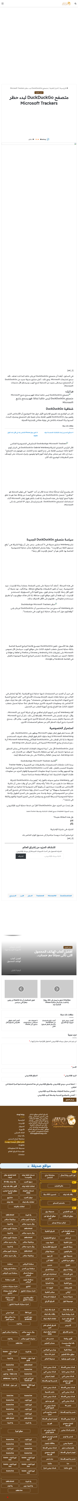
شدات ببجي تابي (50, 1372)
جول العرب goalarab (28, 1318)
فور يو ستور (49, 1401)
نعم (71, 820)
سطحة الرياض (28, 1264)
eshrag (44, 139)
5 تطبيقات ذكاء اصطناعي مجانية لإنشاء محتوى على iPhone (30, 1022)
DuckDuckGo (65, 896)
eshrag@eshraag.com (38, 1133)
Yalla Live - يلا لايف (10, 1374)
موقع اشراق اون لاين (50, 1217)
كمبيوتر (21, 1126)
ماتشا (50, 1463)
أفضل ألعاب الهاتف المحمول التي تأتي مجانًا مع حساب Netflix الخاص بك (53, 953)
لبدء (21, 896)
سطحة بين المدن (28, 1268)
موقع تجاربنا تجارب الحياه (10, 1192)
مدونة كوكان (49, 1251)
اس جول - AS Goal (10, 1385)
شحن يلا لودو (68, 1437)
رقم (71, 823)
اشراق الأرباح (49, 1301)
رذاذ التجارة (50, 1283)
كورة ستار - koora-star (10, 1353)
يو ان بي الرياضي (50, 1350)
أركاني (68, 1292)
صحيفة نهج (68, 1256)
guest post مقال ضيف (10, 1176)
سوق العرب (28, 1182)
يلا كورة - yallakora (10, 1378)
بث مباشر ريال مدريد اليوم (10, 1318)
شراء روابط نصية (68, 1314)
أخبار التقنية (54, 88)
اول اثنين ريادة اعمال (68, 1175)
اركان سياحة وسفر (59, 1223)
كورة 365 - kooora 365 (28, 1386)
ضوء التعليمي (68, 1211)
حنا (68, 1463)
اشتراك (20, 856)
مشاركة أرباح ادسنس (16, 1139)
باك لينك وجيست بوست (68, 1344)
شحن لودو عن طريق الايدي (49, 1438)
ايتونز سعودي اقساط (68, 1382)
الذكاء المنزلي (19, 1132)
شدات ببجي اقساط (68, 1367)
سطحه (10, 1264)
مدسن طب (50, 1339)
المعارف (68, 1279)
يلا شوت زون (28, 1486)
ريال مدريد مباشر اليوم (28, 1333)
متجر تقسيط (49, 1392)
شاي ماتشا (68, 1468)
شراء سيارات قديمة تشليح (19, 1304)
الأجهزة (21, 1129)
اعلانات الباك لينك (49, 1319)
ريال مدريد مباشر (28, 1224)
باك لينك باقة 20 (10, 1182)
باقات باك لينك (49, 1314)
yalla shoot (10, 1215)
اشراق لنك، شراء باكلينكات (68, 1320)
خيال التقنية (68, 1242)
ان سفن (68, 1238)
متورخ (68, 1265)
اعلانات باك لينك (28, 1202)
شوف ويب (50, 1242)
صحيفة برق (49, 1211)
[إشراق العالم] (66, 3)
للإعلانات (4, 1497)
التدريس (68, 1325)
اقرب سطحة (10, 1280)
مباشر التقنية (50, 1292)
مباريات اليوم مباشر (28, 1219)
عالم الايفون (68, 1251)
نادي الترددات (68, 1274)
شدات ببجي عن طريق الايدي (49, 1406)
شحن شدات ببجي (68, 1430)
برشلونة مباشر (10, 1219)
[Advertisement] (39, 22)
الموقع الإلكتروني (31, 1075)
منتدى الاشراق (68, 1332)
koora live (10, 1365)
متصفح (12, 896)
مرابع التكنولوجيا (50, 1238)
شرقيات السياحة (50, 1297)
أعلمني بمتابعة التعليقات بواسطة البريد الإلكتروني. (56, 1091)
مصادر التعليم (50, 1343)
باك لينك (21, 1136)
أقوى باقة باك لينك (10, 1186)
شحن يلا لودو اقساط (49, 1381)
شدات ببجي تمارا (49, 1367)
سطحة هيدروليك (10, 1268)
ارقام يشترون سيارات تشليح (28, 1298)
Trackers (39, 896)
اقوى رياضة (68, 1339)
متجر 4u (68, 1405)
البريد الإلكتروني (70, 1075)
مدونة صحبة (68, 1297)
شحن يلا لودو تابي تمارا (49, 1413)
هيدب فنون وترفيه (68, 1359)
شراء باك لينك (68, 1310)
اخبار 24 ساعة (50, 1354)
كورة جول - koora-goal (28, 1359)
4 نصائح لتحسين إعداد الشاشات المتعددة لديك (58, 432)
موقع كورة (19, 1431)
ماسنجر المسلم (59, 1203)
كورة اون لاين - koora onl (28, 1379)
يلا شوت (28, 1215)
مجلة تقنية (68, 1350)
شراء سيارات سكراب (9, 1286)
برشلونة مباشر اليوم (10, 1332)
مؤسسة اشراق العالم (16, 1151)
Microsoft (51, 896)
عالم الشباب (59, 1186)
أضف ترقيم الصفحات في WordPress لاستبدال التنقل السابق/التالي (48, 1023)
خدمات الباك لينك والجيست (28, 1176)
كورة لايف (28, 1400)
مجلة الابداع (50, 1269)
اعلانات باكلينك (19, 1206)
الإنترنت (21, 1123)
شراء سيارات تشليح (28, 1291)
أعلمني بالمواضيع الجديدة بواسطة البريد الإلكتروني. (56, 1095)
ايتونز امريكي (50, 1376)
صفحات (21, 1154)
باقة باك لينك (68, 1194)
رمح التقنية (68, 1283)
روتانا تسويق (68, 1269)
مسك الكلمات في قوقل (68, 1232)
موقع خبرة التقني (68, 1260)
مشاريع (10, 1197)
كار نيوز (50, 1256)
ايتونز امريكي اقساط (49, 1419)
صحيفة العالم (50, 1359)
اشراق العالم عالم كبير (49, 1326)
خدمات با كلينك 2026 (28, 1192)
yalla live (19, 1343)
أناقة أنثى (49, 1260)
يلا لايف (19, 1324)
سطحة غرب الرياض (10, 1273)
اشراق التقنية (50, 1231)
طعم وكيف (68, 1288)
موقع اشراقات (68, 1216)
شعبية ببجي (68, 1443)
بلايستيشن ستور (68, 1448)
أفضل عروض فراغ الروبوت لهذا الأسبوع (67, 1021)
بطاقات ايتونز (50, 1443)
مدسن (49, 1265)
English (21, 1145)
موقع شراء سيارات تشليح (10, 1292)
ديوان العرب (28, 1197)
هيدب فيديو (50, 1279)
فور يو (49, 1423)
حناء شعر (49, 1459)
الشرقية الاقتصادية (50, 1247)
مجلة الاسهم (68, 1247)
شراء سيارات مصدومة (10, 1298)
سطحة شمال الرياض (28, 1274)
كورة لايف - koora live (28, 1459)
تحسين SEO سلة (49, 1194)
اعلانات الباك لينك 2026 (49, 1333)
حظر (29, 896)
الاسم (74, 1067)
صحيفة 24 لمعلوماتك (16, 1148)
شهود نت (49, 1288)
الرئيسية (63, 88)
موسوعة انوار (68, 1301)
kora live (10, 1395)
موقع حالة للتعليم (68, 1354)
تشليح (28, 1286)
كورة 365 (28, 1312)
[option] (39, 955)
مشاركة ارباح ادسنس (50, 1176)
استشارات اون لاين (49, 1274)
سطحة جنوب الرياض (28, 1281)
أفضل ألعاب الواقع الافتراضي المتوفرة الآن (13, 1021)
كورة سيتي (10, 1312)
